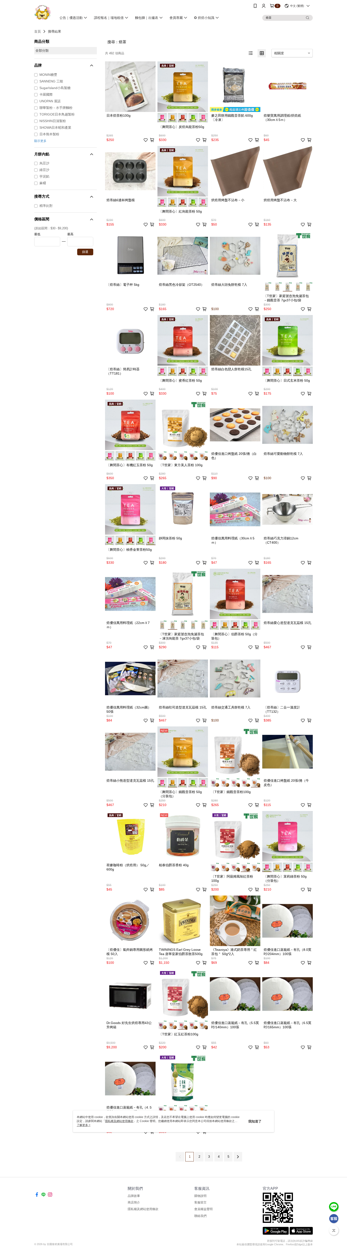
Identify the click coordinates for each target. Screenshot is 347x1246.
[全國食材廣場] (42, 12)
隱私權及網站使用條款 (143, 1209)
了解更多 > (83, 1125)
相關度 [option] (279, 53)
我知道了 (255, 1121)
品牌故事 (134, 1196)
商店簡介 (134, 1202)
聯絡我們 (200, 1216)
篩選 (85, 252)
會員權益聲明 (203, 1209)
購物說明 (200, 1196)
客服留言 (200, 1202)
